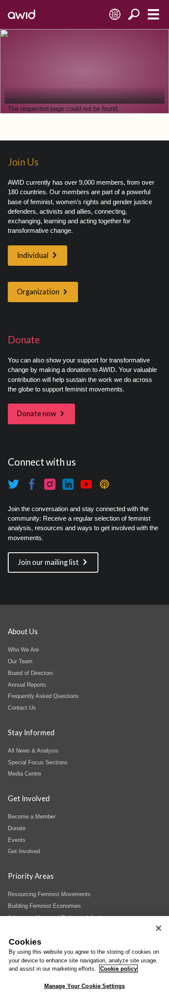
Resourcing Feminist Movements (49, 894)
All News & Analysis (33, 750)
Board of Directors (30, 673)
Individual (33, 255)
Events (17, 840)
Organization (38, 291)
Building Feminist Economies (44, 906)
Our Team (20, 661)
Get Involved (24, 851)
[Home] (21, 14)
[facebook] (31, 484)
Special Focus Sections (38, 762)
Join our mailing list (48, 562)
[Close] (158, 928)
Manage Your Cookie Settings (84, 986)
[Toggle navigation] (153, 15)
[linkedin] (68, 484)
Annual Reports (27, 684)
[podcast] (104, 484)
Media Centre (24, 773)
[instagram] (49, 484)
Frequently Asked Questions (43, 696)
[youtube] (86, 484)
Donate (17, 828)
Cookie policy (118, 968)
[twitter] (13, 484)
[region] (84, 958)
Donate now (36, 413)
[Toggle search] (134, 15)
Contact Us (22, 707)
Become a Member (31, 816)
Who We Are (23, 649)
